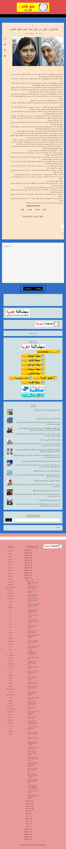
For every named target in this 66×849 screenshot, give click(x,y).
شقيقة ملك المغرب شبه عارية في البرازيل (48, 418)
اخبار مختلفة (10, 570)
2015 (28, 578)
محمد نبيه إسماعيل (10, 689)
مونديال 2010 (10, 720)
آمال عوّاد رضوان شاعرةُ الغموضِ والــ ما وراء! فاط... (32, 781)
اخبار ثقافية (10, 564)
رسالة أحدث (27, 288)
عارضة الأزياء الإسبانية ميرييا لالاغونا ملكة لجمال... (32, 693)
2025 (28, 552)
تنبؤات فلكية (10, 607)
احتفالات (10, 556)
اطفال (10, 579)
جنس (10, 615)
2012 (28, 834)
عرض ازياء (10, 658)
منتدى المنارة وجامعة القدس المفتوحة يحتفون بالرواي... (32, 758)
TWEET (36, 209)
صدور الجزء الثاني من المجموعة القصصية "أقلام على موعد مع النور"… (40, 461)
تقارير (10, 601)
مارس (28, 821)
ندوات (10, 725)
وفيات (10, 734)
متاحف (10, 680)
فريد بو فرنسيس (10, 666)
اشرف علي (10, 576)
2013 (28, 831)
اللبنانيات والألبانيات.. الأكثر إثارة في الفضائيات (47, 480)
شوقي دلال (10, 638)
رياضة (10, 627)
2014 (28, 829)
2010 (28, 839)
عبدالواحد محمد (10, 655)
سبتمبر (29, 806)
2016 (28, 575)
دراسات (10, 624)
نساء (32, 25)
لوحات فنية (10, 675)
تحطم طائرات (10, 598)
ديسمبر (29, 580)
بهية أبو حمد (10, 596)
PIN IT (21, 209)
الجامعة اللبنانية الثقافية (10, 587)
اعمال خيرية (10, 581)
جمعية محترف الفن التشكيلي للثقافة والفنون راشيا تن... (32, 621)
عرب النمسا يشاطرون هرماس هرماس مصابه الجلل (46, 490)
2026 (27, 550)
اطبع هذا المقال (33, 333)
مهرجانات (10, 714)
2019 (28, 568)
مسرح (10, 691)
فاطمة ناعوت (10, 663)
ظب (10, 652)
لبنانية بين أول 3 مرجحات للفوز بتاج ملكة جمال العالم (31, 703)
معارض (10, 697)
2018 (28, 570)
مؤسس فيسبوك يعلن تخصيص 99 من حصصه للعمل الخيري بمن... (32, 786)
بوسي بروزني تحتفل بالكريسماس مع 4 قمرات (31, 626)
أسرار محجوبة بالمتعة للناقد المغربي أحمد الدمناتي (32, 753)
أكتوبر (29, 803)
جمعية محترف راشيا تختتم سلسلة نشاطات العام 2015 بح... (32, 722)
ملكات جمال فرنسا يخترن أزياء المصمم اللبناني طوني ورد (33, 647)
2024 (28, 555)
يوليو (28, 811)
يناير (28, 826)
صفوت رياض (10, 643)
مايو (28, 816)
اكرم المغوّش (10, 584)
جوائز (10, 618)
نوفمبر (29, 801)
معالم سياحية (10, 700)
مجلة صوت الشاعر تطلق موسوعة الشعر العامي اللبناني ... (32, 743)
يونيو (28, 813)
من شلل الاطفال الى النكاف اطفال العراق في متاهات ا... (31, 653)
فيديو (10, 669)
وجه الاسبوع (10, 731)
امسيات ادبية (10, 593)
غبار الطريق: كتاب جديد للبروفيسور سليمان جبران (32, 769)
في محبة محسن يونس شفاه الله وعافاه (49, 500)
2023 (28, 557)
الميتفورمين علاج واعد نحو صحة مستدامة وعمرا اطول (32, 764)
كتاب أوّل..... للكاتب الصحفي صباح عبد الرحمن (32, 678)
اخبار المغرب (10, 562)
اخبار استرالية (10, 559)
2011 (28, 836)
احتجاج (10, 553)
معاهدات (10, 703)
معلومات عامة (10, 706)
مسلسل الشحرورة (10, 694)
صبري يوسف (10, 641)
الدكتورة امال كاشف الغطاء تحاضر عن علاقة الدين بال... (33, 605)
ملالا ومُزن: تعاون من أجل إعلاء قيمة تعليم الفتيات (33, 636)
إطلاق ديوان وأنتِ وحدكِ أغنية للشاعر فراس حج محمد (32, 642)
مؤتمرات (10, 677)
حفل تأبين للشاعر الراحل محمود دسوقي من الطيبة (33, 728)
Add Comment (29, 33)
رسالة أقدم (38, 288)
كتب (10, 672)
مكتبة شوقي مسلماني (10, 708)
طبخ (10, 649)
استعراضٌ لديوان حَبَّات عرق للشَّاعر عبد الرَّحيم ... (32, 733)
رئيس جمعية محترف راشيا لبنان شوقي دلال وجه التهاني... (33, 796)
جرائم (10, 612)
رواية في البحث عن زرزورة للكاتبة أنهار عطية (31, 663)
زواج (10, 629)
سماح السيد (10, 632)
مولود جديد (10, 717)
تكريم (10, 604)
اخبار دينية (10, 567)
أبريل (28, 818)
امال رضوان (10, 590)
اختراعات (10, 573)
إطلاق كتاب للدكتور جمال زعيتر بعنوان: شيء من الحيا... (33, 600)
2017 (28, 573)
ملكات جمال (10, 711)
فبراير (29, 823)
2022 (28, 560)
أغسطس (29, 808)
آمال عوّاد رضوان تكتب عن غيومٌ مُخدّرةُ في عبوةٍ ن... (32, 611)
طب (10, 646)
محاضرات (10, 686)
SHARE (43, 209)
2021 (28, 562)
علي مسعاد (10, 660)
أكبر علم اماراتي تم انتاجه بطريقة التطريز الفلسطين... (33, 712)
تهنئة (10, 610)
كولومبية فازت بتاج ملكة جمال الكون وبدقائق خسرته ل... (32, 672)
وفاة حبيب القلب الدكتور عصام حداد (50, 440)
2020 (28, 565)
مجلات (10, 683)
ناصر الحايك (10, 723)
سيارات (10, 635)
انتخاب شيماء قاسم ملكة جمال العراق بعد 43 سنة (33, 687)
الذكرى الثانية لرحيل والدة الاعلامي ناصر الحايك (47, 410)
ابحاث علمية (10, 550)
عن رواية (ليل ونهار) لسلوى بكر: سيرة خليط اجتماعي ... (32, 775)
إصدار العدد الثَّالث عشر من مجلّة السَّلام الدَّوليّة (47, 471)
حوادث (10, 621)
